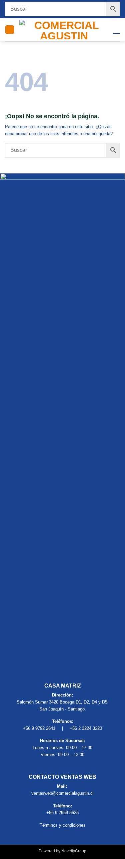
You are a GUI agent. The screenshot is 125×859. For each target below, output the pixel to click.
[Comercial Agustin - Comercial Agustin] (63, 29)
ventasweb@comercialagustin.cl (62, 793)
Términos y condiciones (63, 825)
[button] (9, 29)
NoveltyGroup (73, 851)
